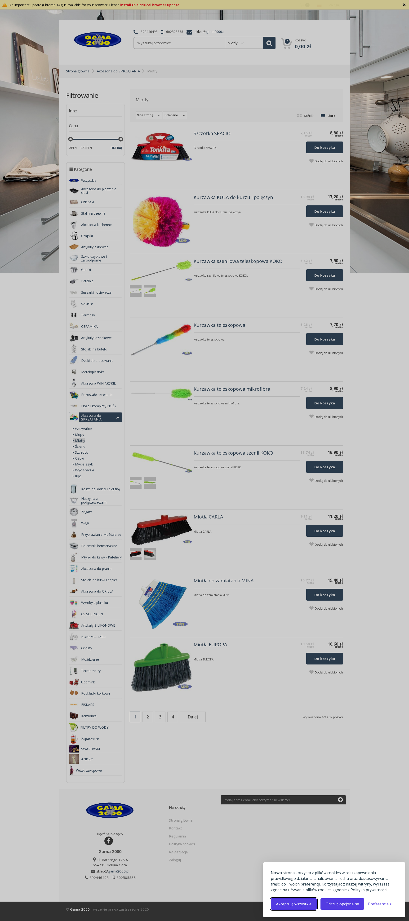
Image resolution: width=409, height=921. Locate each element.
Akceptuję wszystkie (293, 904)
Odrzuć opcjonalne (342, 904)
